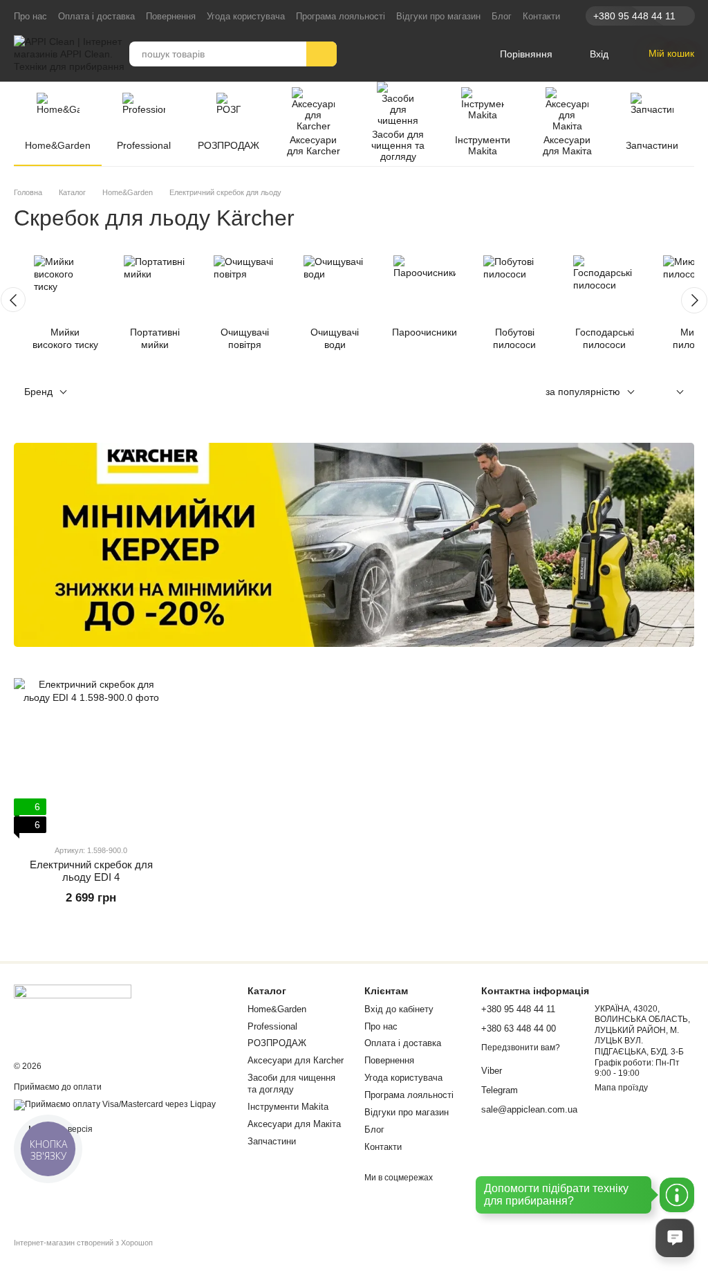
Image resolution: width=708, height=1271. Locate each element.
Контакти (541, 16)
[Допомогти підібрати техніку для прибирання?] (677, 1195)
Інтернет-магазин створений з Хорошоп (83, 1242)
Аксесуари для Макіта (567, 145)
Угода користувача (246, 16)
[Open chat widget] (674, 1237)
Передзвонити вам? (520, 1047)
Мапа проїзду (621, 1087)
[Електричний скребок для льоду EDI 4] (91, 755)
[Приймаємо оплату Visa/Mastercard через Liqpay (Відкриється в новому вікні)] (115, 1104)
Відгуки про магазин (438, 16)
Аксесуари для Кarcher (313, 145)
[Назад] (13, 299)
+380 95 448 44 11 (634, 16)
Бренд (38, 391)
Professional (144, 145)
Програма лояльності (340, 16)
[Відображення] (669, 392)
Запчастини (652, 145)
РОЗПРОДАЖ (228, 145)
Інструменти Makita (482, 145)
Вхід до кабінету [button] (399, 1009)
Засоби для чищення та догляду (398, 145)
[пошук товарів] (321, 54)
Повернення (171, 16)
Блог (502, 16)
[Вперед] (694, 300)
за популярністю (583, 391)
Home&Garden (58, 145)
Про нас (30, 16)
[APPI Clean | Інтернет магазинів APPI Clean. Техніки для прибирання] (72, 1013)
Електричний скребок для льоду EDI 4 (91, 871)
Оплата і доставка (96, 16)
